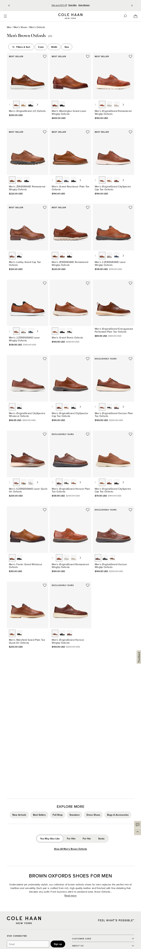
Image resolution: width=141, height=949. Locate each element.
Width (54, 47)
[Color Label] (16, 104)
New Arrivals (19, 814)
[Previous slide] (9, 5)
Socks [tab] (101, 838)
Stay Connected (17, 936)
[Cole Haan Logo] (24, 920)
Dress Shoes (93, 814)
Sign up (58, 944)
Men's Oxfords (37, 27)
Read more (70, 895)
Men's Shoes (20, 27)
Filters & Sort (23, 47)
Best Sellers (39, 814)
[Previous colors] (9, 104)
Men (9, 27)
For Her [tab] (87, 838)
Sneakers (74, 814)
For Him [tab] (71, 838)
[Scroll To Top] (137, 831)
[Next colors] (37, 104)
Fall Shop (58, 814)
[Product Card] (27, 76)
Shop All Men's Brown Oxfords (70, 848)
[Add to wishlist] (45, 56)
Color (41, 47)
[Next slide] (132, 5)
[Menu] (5, 16)
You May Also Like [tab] (50, 838)
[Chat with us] (137, 824)
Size (66, 47)
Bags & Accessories (118, 814)
